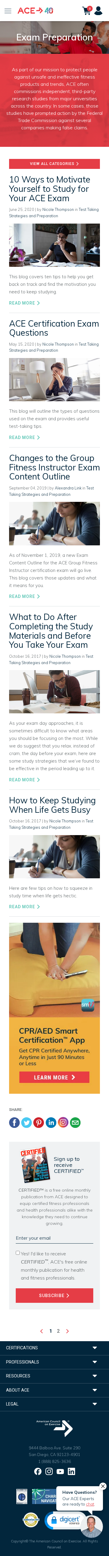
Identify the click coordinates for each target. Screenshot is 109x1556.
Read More (22, 303)
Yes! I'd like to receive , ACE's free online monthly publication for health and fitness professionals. (54, 1266)
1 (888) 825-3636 (54, 1461)
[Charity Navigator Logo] (47, 1496)
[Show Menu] (8, 10)
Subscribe (52, 1295)
